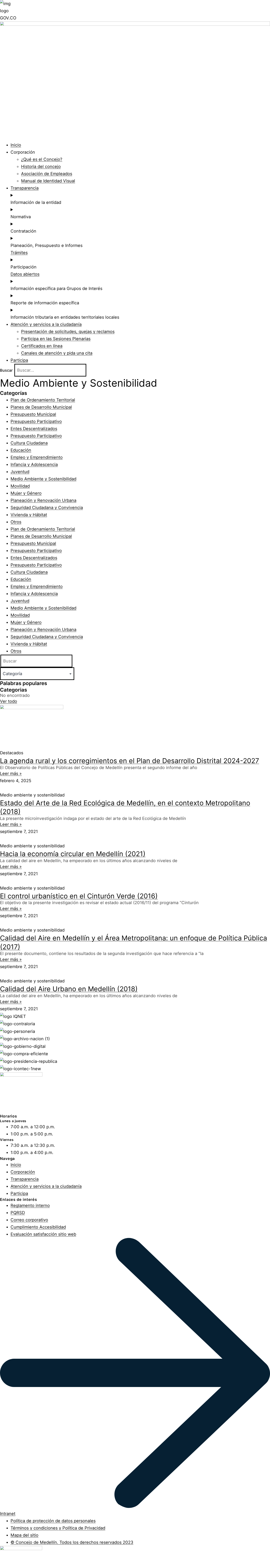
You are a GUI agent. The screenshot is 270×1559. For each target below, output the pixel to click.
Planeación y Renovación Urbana (43, 500)
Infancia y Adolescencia (34, 464)
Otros (16, 521)
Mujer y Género (26, 493)
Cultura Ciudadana (29, 443)
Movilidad (20, 486)
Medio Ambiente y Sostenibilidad (43, 478)
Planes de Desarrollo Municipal (41, 407)
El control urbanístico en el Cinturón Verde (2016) (79, 896)
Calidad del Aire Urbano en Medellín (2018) (69, 989)
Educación (21, 450)
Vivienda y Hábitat (29, 514)
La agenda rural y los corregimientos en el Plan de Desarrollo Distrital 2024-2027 (129, 761)
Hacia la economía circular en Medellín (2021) (73, 854)
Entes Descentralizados (34, 428)
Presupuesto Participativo (36, 421)
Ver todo (8, 701)
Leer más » (11, 773)
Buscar (6, 370)
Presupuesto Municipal (33, 414)
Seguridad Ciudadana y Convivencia (47, 507)
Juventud (20, 471)
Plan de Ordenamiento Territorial (43, 399)
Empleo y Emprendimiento (37, 457)
